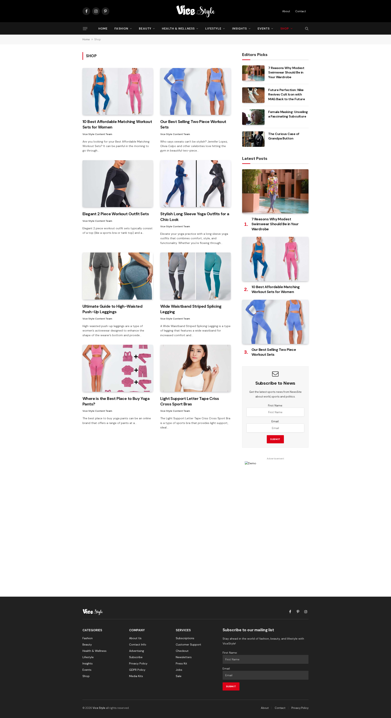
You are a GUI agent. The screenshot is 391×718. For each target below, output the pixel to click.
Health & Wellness (178, 28)
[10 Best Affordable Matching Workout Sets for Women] (117, 91)
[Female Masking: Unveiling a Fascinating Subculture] (253, 117)
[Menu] (85, 28)
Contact (300, 11)
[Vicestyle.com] (195, 11)
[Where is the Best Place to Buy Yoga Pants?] (117, 368)
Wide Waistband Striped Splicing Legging (190, 309)
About (286, 11)
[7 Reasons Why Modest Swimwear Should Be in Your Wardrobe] (253, 73)
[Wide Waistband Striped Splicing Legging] (195, 276)
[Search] (306, 28)
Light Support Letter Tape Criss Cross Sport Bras (189, 401)
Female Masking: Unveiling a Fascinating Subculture (288, 114)
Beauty (145, 28)
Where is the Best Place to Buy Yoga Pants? (115, 401)
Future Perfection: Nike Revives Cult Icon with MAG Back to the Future (286, 94)
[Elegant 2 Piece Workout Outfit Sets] (117, 183)
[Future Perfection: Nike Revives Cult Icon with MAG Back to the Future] (253, 95)
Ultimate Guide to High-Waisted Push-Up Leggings (112, 309)
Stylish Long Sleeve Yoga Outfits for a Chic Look (194, 216)
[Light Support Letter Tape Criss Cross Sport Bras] (195, 368)
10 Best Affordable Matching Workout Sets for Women (117, 124)
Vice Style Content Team (97, 134)
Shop (284, 28)
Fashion (121, 28)
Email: (275, 421)
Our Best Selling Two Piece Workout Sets (193, 124)
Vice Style (99, 708)
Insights (239, 28)
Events (264, 28)
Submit (275, 439)
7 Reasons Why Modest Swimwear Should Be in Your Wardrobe (286, 72)
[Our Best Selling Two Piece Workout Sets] (195, 91)
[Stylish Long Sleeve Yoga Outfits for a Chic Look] (195, 183)
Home (103, 28)
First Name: (275, 405)
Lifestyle (213, 28)
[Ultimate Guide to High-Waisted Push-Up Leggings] (117, 276)
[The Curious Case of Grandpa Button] (253, 139)
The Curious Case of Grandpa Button (283, 136)
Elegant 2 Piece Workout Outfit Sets (115, 213)
